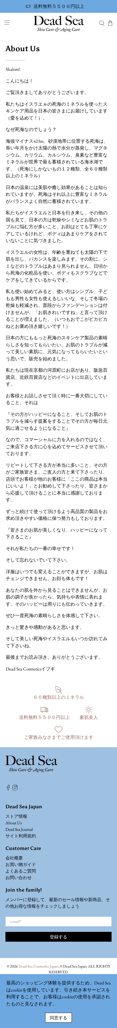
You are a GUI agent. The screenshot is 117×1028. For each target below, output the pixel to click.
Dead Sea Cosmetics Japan (38, 966)
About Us (13, 823)
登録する (58, 937)
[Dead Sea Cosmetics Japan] (58, 23)
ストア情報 (16, 816)
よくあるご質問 (20, 871)
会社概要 (14, 858)
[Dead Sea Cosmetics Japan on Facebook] (8, 789)
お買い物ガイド (20, 864)
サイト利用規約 (20, 836)
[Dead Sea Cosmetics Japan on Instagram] (15, 789)
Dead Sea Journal (19, 829)
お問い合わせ (18, 877)
